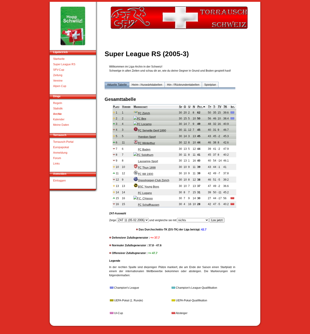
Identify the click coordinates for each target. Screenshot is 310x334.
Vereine (58, 80)
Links (56, 163)
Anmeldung (60, 152)
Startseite (59, 59)
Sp (180, 106)
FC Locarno (144, 124)
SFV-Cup (58, 69)
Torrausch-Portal (63, 141)
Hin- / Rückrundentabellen (183, 84)
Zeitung (57, 75)
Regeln (57, 103)
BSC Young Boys (148, 186)
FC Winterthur (146, 143)
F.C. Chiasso (145, 198)
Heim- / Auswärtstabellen (147, 84)
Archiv (57, 114)
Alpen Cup (59, 86)
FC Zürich (144, 113)
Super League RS (64, 64)
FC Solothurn (145, 155)
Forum (57, 158)
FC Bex (141, 118)
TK (225, 106)
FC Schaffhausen (148, 204)
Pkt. (200, 106)
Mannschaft (141, 106)
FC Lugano (145, 193)
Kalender (58, 119)
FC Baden (144, 149)
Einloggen (59, 180)
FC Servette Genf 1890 (152, 130)
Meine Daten (61, 124)
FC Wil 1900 (145, 174)
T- (214, 106)
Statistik (58, 108)
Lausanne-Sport (148, 161)
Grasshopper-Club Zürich (153, 180)
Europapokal (61, 147)
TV (219, 106)
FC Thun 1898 (147, 167)
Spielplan (210, 84)
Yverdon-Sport (147, 136)
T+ (209, 106)
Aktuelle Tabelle (117, 84)
